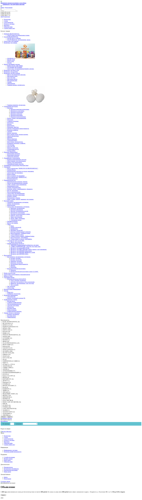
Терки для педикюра (16, 217)
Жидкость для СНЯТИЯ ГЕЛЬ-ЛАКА (21, 251)
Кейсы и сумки (8, 276)
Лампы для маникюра (13, 203)
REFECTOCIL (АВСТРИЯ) (15, 66)
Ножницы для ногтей (17, 262)
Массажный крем (12, 80)
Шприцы (10, 137)
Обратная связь (8, 27)
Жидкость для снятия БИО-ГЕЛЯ (20, 248)
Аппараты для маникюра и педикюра (18, 202)
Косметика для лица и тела (11, 70)
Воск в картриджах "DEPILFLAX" (17, 177)
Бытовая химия (11, 308)
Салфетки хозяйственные (14, 302)
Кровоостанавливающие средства (17, 159)
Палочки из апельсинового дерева (20, 214)
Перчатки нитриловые (17, 112)
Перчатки (10, 108)
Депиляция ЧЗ (11, 296)
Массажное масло (12, 79)
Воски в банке (11, 174)
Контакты (6, 25)
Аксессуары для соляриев (11, 41)
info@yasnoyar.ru (5, 16)
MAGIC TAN (11, 60)
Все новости (4, 421)
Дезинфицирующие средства (15, 164)
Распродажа (7, 19)
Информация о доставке (11, 450)
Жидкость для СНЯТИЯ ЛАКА (20, 254)
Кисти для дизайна (12, 223)
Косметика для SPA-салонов (12, 73)
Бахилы (9, 124)
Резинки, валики (12, 196)
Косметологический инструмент (16, 268)
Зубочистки (10, 307)
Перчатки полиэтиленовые (18, 116)
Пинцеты (13, 270)
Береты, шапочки (12, 133)
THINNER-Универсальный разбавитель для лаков (25, 245)
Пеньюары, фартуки (13, 127)
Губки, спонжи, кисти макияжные (17, 184)
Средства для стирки (13, 305)
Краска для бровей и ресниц (12, 64)
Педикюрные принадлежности (19, 264)
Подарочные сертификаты (11, 468)
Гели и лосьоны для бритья (18, 280)
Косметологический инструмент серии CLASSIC (25, 271)
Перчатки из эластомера (17, 111)
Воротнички (11, 125)
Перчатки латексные (16, 114)
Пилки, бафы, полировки (18, 218)
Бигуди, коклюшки (12, 190)
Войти (2, 7)
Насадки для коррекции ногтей (19, 211)
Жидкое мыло (11, 301)
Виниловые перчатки (13, 155)
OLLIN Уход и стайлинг (14, 38)
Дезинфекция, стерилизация (12, 158)
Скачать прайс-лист (9, 28)
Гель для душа (11, 77)
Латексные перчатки (13, 156)
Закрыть (3, 495)
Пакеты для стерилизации (14, 162)
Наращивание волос (13, 186)
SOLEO (9, 63)
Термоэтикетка (11, 317)
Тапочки (9, 131)
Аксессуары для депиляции (15, 172)
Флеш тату (10, 292)
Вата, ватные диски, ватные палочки (17, 134)
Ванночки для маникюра (18, 208)
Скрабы (9, 82)
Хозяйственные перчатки (14, 311)
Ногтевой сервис (9, 201)
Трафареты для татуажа (14, 293)
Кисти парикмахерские (14, 192)
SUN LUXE (10, 61)
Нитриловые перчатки (13, 153)
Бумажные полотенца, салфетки (16, 143)
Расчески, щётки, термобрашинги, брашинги (20, 189)
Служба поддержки (9, 457)
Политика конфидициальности (12, 451)
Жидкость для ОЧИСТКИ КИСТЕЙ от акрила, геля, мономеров (29, 249)
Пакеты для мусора (12, 147)
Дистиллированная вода (14, 304)
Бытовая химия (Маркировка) (12, 289)
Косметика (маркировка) (11, 295)
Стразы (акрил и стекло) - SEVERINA (21, 239)
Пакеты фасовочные (13, 136)
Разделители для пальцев (18, 212)
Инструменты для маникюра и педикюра (19, 257)
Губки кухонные (12, 310)
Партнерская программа (11, 470)
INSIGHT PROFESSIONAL (12, 34)
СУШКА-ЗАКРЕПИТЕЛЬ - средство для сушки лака (26, 246)
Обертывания (11, 83)
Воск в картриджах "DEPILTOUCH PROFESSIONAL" (22, 168)
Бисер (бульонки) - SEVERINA (19, 237)
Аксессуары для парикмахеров (16, 193)
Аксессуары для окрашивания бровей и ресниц (20, 68)
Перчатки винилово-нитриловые (20, 109)
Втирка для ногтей (16, 227)
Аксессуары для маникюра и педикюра (18, 206)
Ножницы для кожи (16, 261)
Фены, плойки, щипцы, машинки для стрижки (20, 199)
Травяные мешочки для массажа (16, 105)
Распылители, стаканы (13, 198)
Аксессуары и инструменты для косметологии (17, 274)
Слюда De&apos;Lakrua (17, 234)
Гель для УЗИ (11, 146)
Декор (9, 224)
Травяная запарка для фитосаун (16, 85)
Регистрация (8, 7)
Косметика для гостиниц (11, 71)
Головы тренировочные (14, 187)
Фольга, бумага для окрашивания (16, 118)
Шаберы (13, 265)
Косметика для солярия (10, 42)
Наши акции (7, 471)
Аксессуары (10, 287)
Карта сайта (7, 460)
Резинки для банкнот (13, 314)
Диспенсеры (11, 144)
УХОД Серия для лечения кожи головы (18, 35)
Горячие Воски (11, 170)
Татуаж (6, 290)
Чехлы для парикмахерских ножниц (17, 183)
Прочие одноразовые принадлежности (18, 128)
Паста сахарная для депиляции (16, 175)
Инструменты (8, 255)
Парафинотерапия (12, 221)
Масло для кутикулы (16, 242)
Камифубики (14, 229)
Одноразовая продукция (11, 106)
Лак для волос (11, 286)
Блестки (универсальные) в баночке (21, 231)
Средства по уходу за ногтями (15, 240)
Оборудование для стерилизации (16, 161)
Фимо (12, 226)
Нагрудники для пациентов (15, 142)
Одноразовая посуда (13, 149)
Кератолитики (11, 205)
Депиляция (7, 167)
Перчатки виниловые (17, 115)
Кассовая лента (11, 316)
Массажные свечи (12, 76)
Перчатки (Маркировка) (11, 152)
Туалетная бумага (12, 140)
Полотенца (10, 122)
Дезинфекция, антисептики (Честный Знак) (16, 165)
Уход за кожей (15, 285)
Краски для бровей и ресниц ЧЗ (16, 298)
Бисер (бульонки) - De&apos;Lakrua (20, 233)
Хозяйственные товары (10, 299)
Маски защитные (12, 139)
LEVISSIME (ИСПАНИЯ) (14, 67)
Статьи (6, 21)
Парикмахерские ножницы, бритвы (17, 181)
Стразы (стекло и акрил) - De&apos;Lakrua (23, 236)
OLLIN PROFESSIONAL (11, 37)
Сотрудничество (8, 22)
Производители (8, 467)
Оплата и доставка (9, 24)
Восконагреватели (12, 178)
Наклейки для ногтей (17, 230)
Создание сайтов (5, 481)
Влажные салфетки (12, 130)
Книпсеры (14, 267)
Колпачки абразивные (17, 209)
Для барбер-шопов (9, 277)
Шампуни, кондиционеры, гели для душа (22, 283)
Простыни (10, 119)
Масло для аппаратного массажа (16, 74)
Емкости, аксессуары (17, 215)
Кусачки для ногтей (16, 259)
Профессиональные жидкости (15, 243)
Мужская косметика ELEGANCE (16, 279)
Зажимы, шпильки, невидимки (16, 195)
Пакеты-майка (11, 150)
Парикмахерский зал (10, 180)
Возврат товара (8, 458)
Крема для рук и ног (9, 273)
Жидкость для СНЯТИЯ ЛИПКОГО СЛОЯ (23, 252)
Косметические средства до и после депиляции (20, 171)
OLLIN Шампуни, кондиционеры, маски (19, 39)
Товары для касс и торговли (12, 313)
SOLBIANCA (11, 58)
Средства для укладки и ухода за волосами (23, 282)
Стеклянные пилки (16, 220)
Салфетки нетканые (13, 121)
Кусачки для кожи (16, 258)
